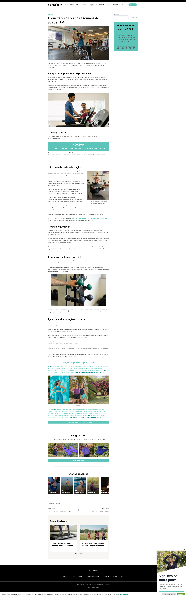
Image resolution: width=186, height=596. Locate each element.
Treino (58, 503)
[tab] (76, 405)
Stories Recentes (78, 473)
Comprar (132, 5)
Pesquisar (116, 14)
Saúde (66, 1)
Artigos (50, 14)
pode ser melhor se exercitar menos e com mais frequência (90, 218)
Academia (51, 503)
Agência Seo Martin (93, 587)
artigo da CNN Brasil (78, 350)
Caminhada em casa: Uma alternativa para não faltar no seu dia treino (62, 545)
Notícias (108, 5)
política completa (123, 594)
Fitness (73, 1)
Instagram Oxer (78, 435)
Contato (86, 584)
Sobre (72, 5)
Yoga (120, 1)
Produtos (116, 5)
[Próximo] (105, 538)
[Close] (184, 549)
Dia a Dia (81, 1)
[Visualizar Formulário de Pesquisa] (123, 5)
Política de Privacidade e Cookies (100, 584)
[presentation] (63, 532)
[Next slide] (108, 390)
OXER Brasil (79, 584)
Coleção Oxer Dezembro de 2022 (99, 510)
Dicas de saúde (80, 5)
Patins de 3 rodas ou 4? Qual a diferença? (59, 510)
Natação (106, 1)
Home (66, 5)
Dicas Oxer (100, 5)
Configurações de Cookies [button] (169, 594)
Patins (114, 1)
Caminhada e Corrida (94, 1)
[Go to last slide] (49, 390)
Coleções (91, 5)
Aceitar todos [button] (181, 594)
